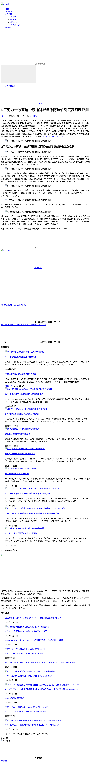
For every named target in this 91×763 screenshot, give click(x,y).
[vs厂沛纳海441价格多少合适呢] (18, 469)
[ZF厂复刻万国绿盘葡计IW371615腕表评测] (22, 409)
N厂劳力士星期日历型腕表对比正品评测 (21, 533)
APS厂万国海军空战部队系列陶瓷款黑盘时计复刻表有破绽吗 (29, 676)
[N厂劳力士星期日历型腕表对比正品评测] (22, 528)
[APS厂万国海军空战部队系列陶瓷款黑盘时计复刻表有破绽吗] (30, 671)
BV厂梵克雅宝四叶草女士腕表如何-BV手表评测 (24, 654)
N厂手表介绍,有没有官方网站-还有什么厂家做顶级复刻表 (27, 494)
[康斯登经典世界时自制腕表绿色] (18, 429)
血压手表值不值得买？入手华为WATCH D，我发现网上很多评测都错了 (33, 618)
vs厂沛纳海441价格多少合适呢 (17, 474)
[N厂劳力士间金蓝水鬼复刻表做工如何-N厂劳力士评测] (27, 627)
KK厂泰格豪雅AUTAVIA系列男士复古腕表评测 (24, 394)
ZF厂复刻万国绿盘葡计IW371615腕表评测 (22, 414)
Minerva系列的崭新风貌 (14, 698)
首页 (7, 9)
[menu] (2, 2)
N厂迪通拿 (14, 17)
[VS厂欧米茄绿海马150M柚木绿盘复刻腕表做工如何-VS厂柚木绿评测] (33, 720)
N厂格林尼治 (15, 25)
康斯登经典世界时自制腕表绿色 (17, 434)
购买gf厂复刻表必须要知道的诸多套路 (20, 454)
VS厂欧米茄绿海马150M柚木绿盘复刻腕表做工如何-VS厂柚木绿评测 (32, 725)
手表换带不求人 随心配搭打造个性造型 (20, 374)
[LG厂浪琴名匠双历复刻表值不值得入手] (21, 352)
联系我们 (8, 28)
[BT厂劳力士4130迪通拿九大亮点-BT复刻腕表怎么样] (26, 707)
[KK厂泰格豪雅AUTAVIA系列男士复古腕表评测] (25, 389)
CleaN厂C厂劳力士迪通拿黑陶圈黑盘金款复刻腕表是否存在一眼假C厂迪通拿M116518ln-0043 (41, 689)
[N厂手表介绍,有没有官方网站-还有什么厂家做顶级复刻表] (28, 488)
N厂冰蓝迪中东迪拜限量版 (53, 136)
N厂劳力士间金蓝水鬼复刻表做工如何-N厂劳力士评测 (26, 631)
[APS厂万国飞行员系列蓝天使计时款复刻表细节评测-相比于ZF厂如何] (33, 508)
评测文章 (8, 11)
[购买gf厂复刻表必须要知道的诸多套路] (21, 449)
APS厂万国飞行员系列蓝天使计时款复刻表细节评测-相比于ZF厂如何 (32, 513)
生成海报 (38, 268)
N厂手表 (8, 14)
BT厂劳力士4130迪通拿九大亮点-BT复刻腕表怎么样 (25, 711)
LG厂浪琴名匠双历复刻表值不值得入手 (20, 357)
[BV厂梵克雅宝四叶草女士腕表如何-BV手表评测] (25, 649)
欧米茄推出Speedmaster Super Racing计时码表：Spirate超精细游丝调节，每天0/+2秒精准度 (40, 662)
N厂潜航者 (14, 22)
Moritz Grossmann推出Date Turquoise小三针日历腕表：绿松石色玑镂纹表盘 (34, 640)
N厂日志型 (14, 20)
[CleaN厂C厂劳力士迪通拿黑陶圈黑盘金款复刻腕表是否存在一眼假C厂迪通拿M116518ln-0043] (42, 685)
